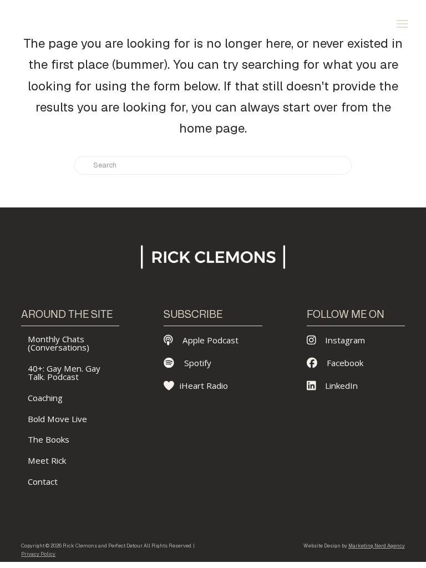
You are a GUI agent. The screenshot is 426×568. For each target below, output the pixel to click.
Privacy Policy (38, 554)
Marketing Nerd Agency (376, 545)
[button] (402, 23)
